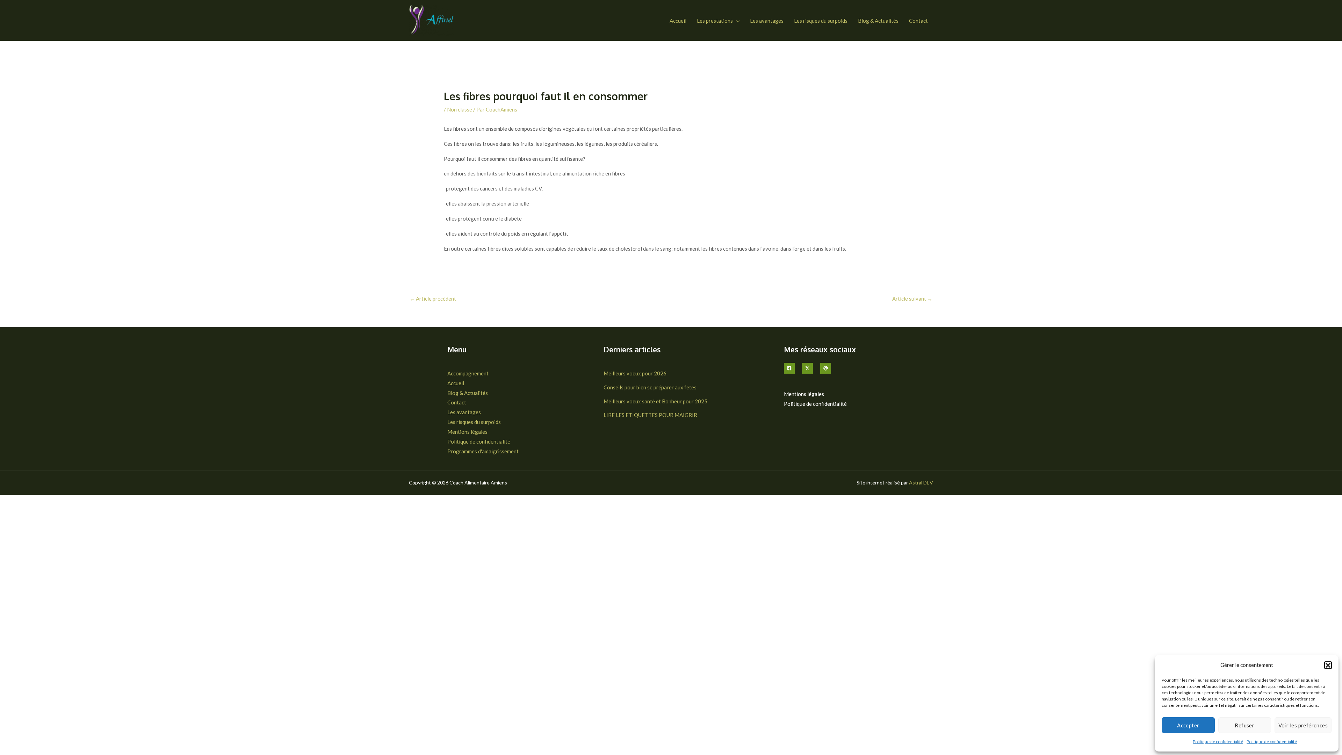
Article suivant (912, 298)
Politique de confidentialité (1218, 741)
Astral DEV (921, 483)
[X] (807, 368)
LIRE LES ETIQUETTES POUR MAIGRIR (650, 415)
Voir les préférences (1303, 725)
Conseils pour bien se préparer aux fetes (650, 387)
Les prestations (715, 20)
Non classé (459, 109)
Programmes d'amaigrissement (483, 451)
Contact (918, 20)
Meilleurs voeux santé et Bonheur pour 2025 (655, 401)
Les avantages (767, 20)
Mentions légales (467, 432)
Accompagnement (468, 373)
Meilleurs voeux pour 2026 (635, 373)
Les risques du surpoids (820, 20)
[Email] (825, 368)
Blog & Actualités (878, 20)
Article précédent (433, 298)
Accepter (1188, 725)
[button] (1328, 665)
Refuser (1244, 725)
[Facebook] (789, 368)
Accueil (678, 20)
